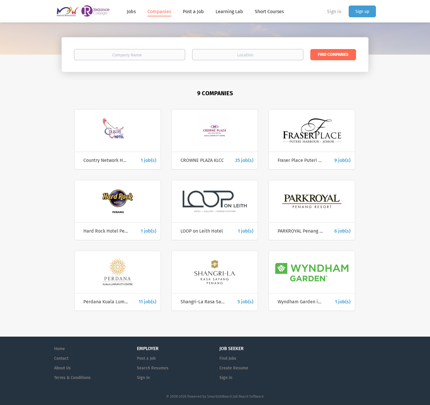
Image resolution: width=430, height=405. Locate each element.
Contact (61, 358)
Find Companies (333, 54)
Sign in (334, 11)
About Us (62, 368)
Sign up (362, 11)
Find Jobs (227, 358)
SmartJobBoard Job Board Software (235, 396)
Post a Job (146, 358)
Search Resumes (152, 368)
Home (59, 348)
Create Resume (233, 368)
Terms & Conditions (72, 377)
